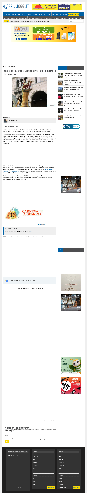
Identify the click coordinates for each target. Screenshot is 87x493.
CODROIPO (8, 18)
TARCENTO (65, 18)
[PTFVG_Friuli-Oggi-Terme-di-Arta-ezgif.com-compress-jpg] (71, 192)
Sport (45, 14)
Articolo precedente (23, 288)
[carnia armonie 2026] (71, 290)
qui (31, 231)
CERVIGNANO (18, 18)
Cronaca (35, 14)
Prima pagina (7, 14)
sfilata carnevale (37, 237)
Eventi (49, 14)
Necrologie (58, 14)
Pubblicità (48, 420)
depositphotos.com (20, 487)
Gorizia (29, 14)
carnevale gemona (11, 237)
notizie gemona (28, 237)
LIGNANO (33, 18)
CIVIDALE (25, 18)
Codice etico (15, 455)
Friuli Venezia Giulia (55, 18)
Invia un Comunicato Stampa (38, 420)
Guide (53, 14)
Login (77, 14)
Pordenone (17, 14)
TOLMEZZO (76, 18)
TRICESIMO (61, 18)
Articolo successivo (37, 288)
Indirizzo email (8, 431)
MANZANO (37, 18)
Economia (40, 14)
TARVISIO (80, 18)
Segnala (54, 420)
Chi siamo (65, 14)
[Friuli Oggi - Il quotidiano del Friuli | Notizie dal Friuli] (16, 6)
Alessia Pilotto (13, 120)
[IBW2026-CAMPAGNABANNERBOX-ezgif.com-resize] (71, 393)
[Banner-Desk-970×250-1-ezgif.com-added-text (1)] (43, 41)
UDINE (5, 18)
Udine (12, 14)
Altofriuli (24, 14)
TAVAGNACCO (12, 18)
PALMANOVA (41, 18)
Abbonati (72, 14)
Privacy (6, 435)
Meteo (61, 250)
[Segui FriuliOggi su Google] (71, 126)
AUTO (34, 487)
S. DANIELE (29, 18)
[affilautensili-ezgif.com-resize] (57, 9)
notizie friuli (20, 237)
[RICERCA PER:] (76, 21)
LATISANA (22, 18)
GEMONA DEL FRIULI (71, 18)
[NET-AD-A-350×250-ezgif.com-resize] (71, 373)
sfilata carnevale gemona (48, 237)
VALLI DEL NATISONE (47, 18)
